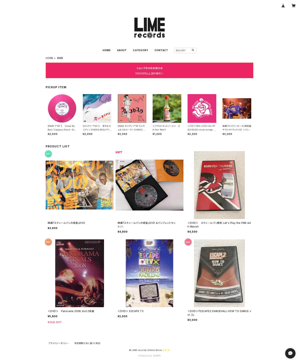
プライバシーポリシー (58, 343)
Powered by (145, 355)
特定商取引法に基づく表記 (87, 343)
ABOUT (122, 50)
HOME (107, 50)
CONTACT (161, 50)
